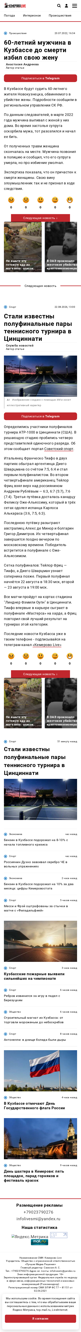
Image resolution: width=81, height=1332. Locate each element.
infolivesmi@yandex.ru (39, 1218)
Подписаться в (40, 78)
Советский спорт (58, 449)
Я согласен (40, 1318)
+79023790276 (38, 1212)
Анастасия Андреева (22, 64)
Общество (15, 1011)
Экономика (15, 834)
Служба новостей (19, 345)
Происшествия (18, 33)
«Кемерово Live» (47, 645)
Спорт (12, 307)
